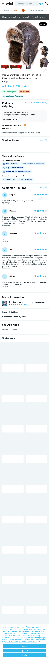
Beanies (16, 329)
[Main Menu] (3, 4)
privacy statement (22, 631)
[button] (36, 3)
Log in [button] (40, 3)
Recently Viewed (37, 10)
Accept (24, 646)
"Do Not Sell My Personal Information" (21, 642)
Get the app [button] (40, 17)
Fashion (5, 329)
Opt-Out (24, 650)
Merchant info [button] (40, 303)
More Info (24, 655)
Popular (6, 10)
